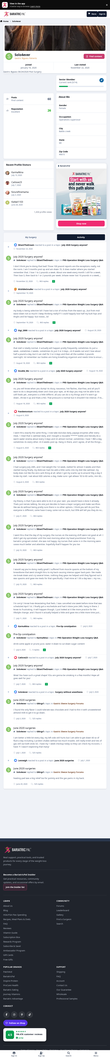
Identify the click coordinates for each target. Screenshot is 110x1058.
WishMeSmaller (25, 289)
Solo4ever (21, 260)
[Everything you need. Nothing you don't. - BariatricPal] (81, 194)
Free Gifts (8, 959)
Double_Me (23, 371)
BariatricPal (9, 976)
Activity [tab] (81, 237)
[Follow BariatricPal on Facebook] (6, 1014)
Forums (60, 905)
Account (60, 980)
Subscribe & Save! (12, 946)
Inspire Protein (10, 980)
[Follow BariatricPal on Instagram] (14, 1014)
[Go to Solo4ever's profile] (8, 258)
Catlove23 (16, 182)
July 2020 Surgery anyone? (75, 245)
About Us (7, 905)
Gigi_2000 (22, 330)
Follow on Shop (17, 1023)
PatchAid (7, 971)
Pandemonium (25, 411)
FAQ (5, 923)
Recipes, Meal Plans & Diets (16, 919)
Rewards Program (12, 941)
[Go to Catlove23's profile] (7, 183)
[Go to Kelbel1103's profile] (7, 203)
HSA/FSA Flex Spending (14, 914)
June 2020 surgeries (24, 700)
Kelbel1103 (17, 201)
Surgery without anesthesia (68, 692)
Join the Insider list (15, 887)
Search (59, 923)
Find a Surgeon (63, 919)
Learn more (5, 5)
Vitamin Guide (10, 932)
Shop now (81, 223)
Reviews (7, 928)
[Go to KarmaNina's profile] (7, 173)
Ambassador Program (14, 950)
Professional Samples (66, 998)
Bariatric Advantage (13, 998)
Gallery (59, 914)
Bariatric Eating (10, 989)
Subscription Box (11, 937)
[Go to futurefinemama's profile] (7, 193)
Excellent (15, 111)
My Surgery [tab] (31, 237)
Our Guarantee (63, 989)
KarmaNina (17, 172)
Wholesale (61, 994)
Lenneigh (22, 760)
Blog (5, 910)
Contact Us (61, 985)
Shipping (60, 971)
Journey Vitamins (11, 994)
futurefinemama (20, 192)
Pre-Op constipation (66, 626)
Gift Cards (8, 954)
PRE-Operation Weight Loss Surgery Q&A (83, 260)
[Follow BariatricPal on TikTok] (29, 1014)
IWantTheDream (26, 245)
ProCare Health (10, 985)
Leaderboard (62, 910)
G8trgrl (40, 703)
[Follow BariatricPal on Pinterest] (22, 1014)
